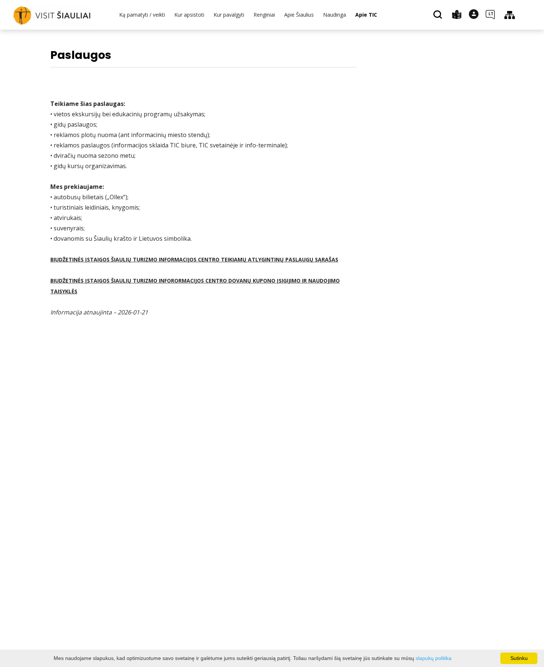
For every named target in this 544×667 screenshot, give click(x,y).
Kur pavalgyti (229, 14)
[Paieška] (438, 15)
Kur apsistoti (189, 14)
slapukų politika (433, 658)
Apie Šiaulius (299, 14)
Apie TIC (366, 14)
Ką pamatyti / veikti (142, 14)
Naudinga (334, 14)
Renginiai (264, 14)
